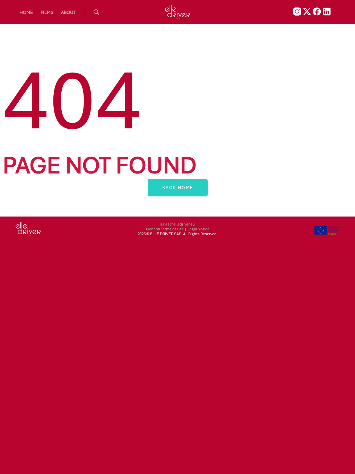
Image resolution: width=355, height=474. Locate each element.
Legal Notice (198, 229)
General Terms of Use (165, 229)
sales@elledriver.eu (177, 224)
